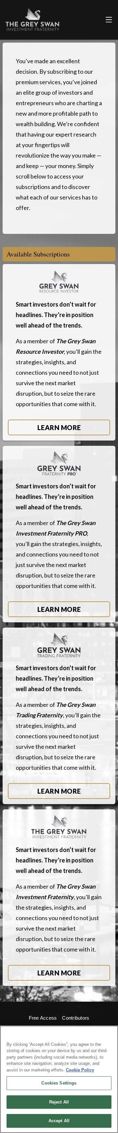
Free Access (43, 1018)
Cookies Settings (58, 1083)
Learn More (59, 427)
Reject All (59, 1102)
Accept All (59, 1120)
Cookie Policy (80, 1069)
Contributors (75, 1018)
